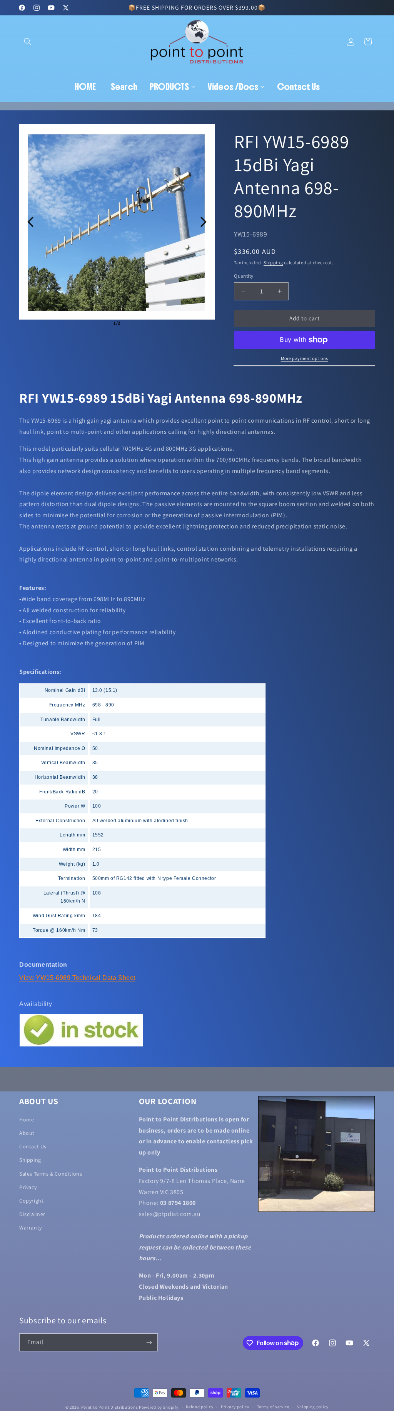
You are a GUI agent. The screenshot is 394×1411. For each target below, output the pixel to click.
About (27, 1132)
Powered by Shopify (159, 1407)
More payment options (304, 358)
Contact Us (33, 1146)
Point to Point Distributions (109, 1407)
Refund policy (199, 1406)
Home (26, 1119)
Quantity (243, 276)
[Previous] (30, 222)
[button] (27, 41)
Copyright (31, 1200)
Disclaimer (32, 1214)
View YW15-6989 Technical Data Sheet (77, 978)
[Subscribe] (148, 1342)
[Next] (203, 222)
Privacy (28, 1187)
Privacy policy (235, 1406)
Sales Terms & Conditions (50, 1173)
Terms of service (273, 1406)
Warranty (30, 1227)
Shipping (273, 262)
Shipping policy (313, 1406)
